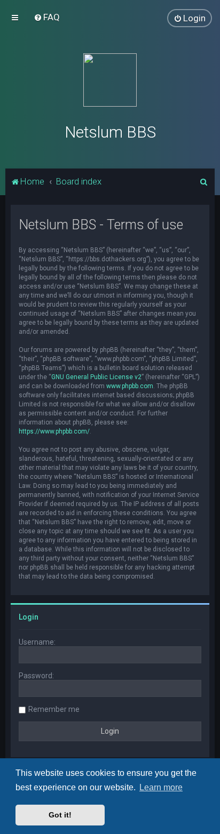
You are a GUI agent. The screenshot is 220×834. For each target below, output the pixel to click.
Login (28, 617)
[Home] (110, 80)
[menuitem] (46, 17)
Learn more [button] (161, 787)
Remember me (54, 709)
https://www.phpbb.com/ (54, 431)
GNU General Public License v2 (96, 377)
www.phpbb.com (129, 386)
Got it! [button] (60, 815)
